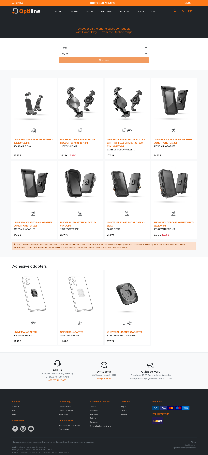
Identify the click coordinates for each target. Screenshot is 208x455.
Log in (123, 406)
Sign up (124, 410)
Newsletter (18, 420)
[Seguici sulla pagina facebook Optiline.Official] (15, 429)
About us (16, 406)
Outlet (153, 11)
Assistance (17, 3)
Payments (94, 422)
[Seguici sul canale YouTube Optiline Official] (31, 429)
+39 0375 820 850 (57, 380)
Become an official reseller (69, 425)
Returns (93, 418)
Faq (13, 410)
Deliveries (94, 410)
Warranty (94, 414)
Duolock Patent (65, 406)
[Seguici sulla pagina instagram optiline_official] (23, 429)
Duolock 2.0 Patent (67, 410)
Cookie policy (190, 445)
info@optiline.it (104, 378)
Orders (124, 414)
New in (141, 11)
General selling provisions (100, 426)
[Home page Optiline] (26, 11)
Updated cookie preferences (184, 448)
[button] (175, 11)
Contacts (93, 406)
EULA (193, 442)
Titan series (63, 414)
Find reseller (64, 429)
